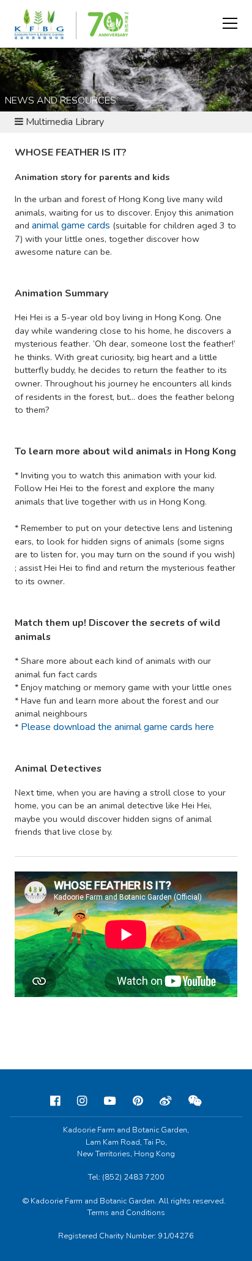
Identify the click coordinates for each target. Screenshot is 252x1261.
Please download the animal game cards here (117, 727)
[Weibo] (165, 1101)
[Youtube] (109, 1101)
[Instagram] (82, 1101)
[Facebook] (55, 1101)
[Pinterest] (137, 1101)
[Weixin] (195, 1101)
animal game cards (71, 225)
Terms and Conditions (126, 1212)
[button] (230, 23)
